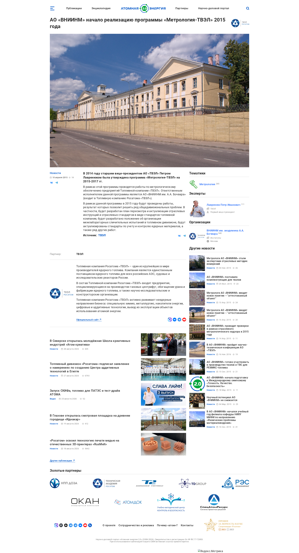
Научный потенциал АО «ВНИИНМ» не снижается (222, 399)
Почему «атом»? (167, 525)
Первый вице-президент (222, 212)
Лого (144, 8)
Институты (215, 238)
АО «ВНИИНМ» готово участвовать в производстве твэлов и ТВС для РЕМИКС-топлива (228, 365)
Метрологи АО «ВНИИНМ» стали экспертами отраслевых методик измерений (227, 261)
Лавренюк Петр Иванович (223, 204)
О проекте (109, 525)
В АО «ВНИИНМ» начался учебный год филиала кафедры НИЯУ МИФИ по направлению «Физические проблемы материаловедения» (227, 417)
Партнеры (181, 8)
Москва (214, 241)
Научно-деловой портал (213, 8)
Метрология (207, 184)
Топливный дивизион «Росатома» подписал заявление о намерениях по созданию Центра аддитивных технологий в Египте (89, 367)
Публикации (74, 8)
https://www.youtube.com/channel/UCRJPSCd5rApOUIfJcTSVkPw (184, 319)
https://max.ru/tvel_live (170, 319)
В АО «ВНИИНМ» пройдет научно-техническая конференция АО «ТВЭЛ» (227, 347)
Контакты (187, 525)
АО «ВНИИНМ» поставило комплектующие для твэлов (224, 278)
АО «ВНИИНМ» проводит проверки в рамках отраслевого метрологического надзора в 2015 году (228, 330)
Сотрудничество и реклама (136, 525)
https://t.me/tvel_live (179, 319)
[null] (51, 182)
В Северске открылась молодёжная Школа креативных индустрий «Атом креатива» (90, 342)
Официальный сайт (87, 319)
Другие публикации (61, 460)
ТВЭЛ (102, 235)
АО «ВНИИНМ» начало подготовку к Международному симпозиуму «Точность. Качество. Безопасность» (227, 382)
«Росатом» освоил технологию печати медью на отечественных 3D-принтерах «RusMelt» (84, 442)
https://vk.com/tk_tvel (174, 319)
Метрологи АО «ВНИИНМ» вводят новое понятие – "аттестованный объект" (227, 295)
